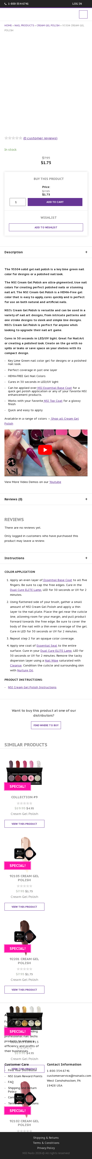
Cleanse (16, 665)
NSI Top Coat (53, 401)
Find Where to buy (46, 725)
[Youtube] (46, 1122)
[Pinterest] (58, 1122)
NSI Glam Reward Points (25, 1076)
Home (8, 25)
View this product (24, 823)
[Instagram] (69, 1122)
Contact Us (16, 1097)
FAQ (11, 1082)
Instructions (14, 558)
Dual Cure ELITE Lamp (25, 590)
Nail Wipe (51, 660)
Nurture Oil (25, 670)
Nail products (24, 25)
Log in (77, 3)
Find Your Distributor (22, 1070)
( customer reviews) (40, 138)
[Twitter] (34, 1122)
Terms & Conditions (46, 1143)
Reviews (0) (13, 499)
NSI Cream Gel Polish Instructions (32, 687)
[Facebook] (22, 1122)
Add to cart (55, 202)
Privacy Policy (46, 1148)
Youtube (55, 482)
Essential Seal (47, 646)
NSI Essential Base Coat (54, 388)
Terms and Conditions (23, 1103)
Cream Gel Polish (48, 25)
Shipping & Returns (46, 1137)
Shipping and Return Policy (22, 1089)
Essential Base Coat (57, 580)
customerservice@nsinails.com (69, 1076)
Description (13, 252)
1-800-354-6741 (18, 3)
